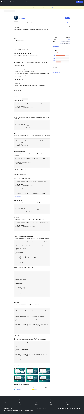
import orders (63, 41)
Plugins (20, 402)
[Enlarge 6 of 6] (49, 376)
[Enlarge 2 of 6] (36, 368)
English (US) (68, 39)
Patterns (20, 404)
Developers (37, 402)
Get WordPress (79, 1)
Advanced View (56, 46)
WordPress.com (69, 399)
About (5, 399)
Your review (55, 63)
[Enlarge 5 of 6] (36, 376)
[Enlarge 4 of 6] (24, 376)
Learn (36, 399)
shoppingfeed (23, 18)
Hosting (5, 402)
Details (16, 22)
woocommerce (67, 43)
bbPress (67, 402)
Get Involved (52, 399)
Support (68, 22)
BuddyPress (68, 404)
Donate (51, 402)
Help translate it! (50, 7)
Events (51, 401)
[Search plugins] (14, 11)
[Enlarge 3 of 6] (49, 368)
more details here (17, 196)
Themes (20, 401)
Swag (51, 404)
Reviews (21, 22)
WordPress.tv (37, 404)
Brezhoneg (14, 408)
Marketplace (68, 41)
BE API (35, 389)
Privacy (5, 404)
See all (69, 63)
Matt (67, 401)
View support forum (56, 72)
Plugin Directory (6, 4)
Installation (27, 22)
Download (68, 17)
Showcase (21, 399)
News (5, 401)
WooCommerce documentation (20, 170)
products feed (62, 43)
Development (33, 22)
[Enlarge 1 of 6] (24, 368)
